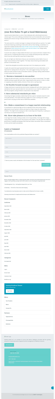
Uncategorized (7, 29)
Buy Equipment (9, 344)
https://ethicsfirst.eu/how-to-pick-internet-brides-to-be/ (25, 48)
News (7, 304)
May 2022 (6, 243)
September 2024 (7, 206)
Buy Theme (10, 291)
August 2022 (7, 233)
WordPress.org (7, 279)
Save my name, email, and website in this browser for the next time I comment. (25, 160)
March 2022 (6, 249)
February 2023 (7, 212)
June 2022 (6, 239)
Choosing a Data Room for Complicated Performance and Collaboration (19, 194)
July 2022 (6, 236)
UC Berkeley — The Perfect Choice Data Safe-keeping (16, 187)
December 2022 (7, 219)
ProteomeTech (9, 320)
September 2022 (7, 229)
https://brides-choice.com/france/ (30, 46)
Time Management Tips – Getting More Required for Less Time (18, 184)
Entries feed (7, 272)
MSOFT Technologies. (37, 394)
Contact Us (8, 308)
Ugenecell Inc (9, 316)
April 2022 (6, 246)
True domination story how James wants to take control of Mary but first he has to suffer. (24, 191)
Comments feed (7, 276)
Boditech (8, 324)
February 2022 (7, 253)
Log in (5, 269)
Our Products (9, 301)
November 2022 (7, 222)
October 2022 (7, 226)
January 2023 (7, 216)
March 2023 (6, 209)
